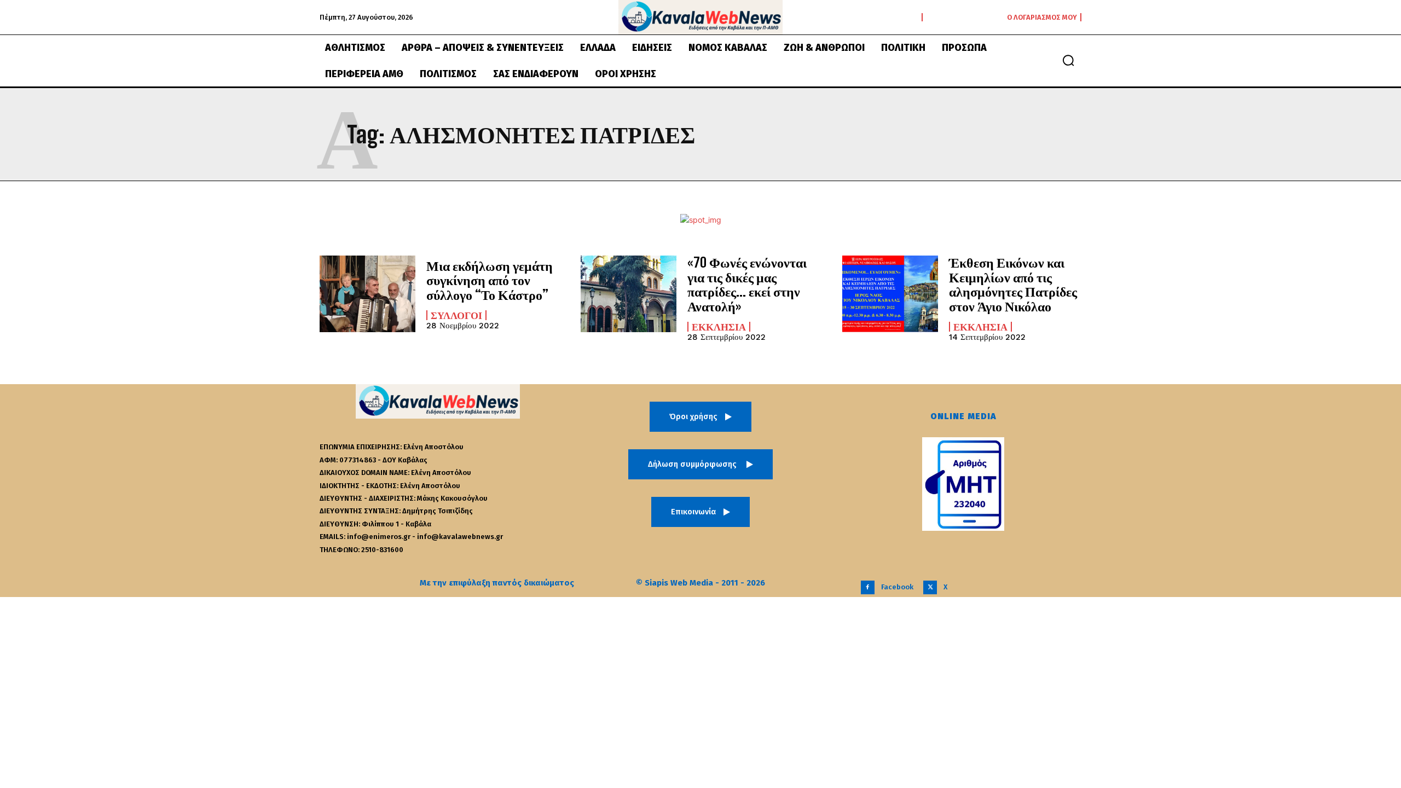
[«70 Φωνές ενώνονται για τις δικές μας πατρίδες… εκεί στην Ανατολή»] (628, 294)
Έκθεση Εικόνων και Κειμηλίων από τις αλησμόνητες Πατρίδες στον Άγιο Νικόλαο (1013, 284)
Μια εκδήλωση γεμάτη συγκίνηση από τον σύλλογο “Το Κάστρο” (489, 280)
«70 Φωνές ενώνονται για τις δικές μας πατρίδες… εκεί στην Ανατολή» (747, 284)
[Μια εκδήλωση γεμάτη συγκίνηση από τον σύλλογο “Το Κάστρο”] (367, 294)
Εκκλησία (719, 327)
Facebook (897, 587)
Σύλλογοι (456, 315)
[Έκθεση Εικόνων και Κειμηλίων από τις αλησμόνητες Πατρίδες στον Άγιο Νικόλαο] (890, 294)
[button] (1068, 60)
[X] (930, 587)
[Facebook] (868, 587)
